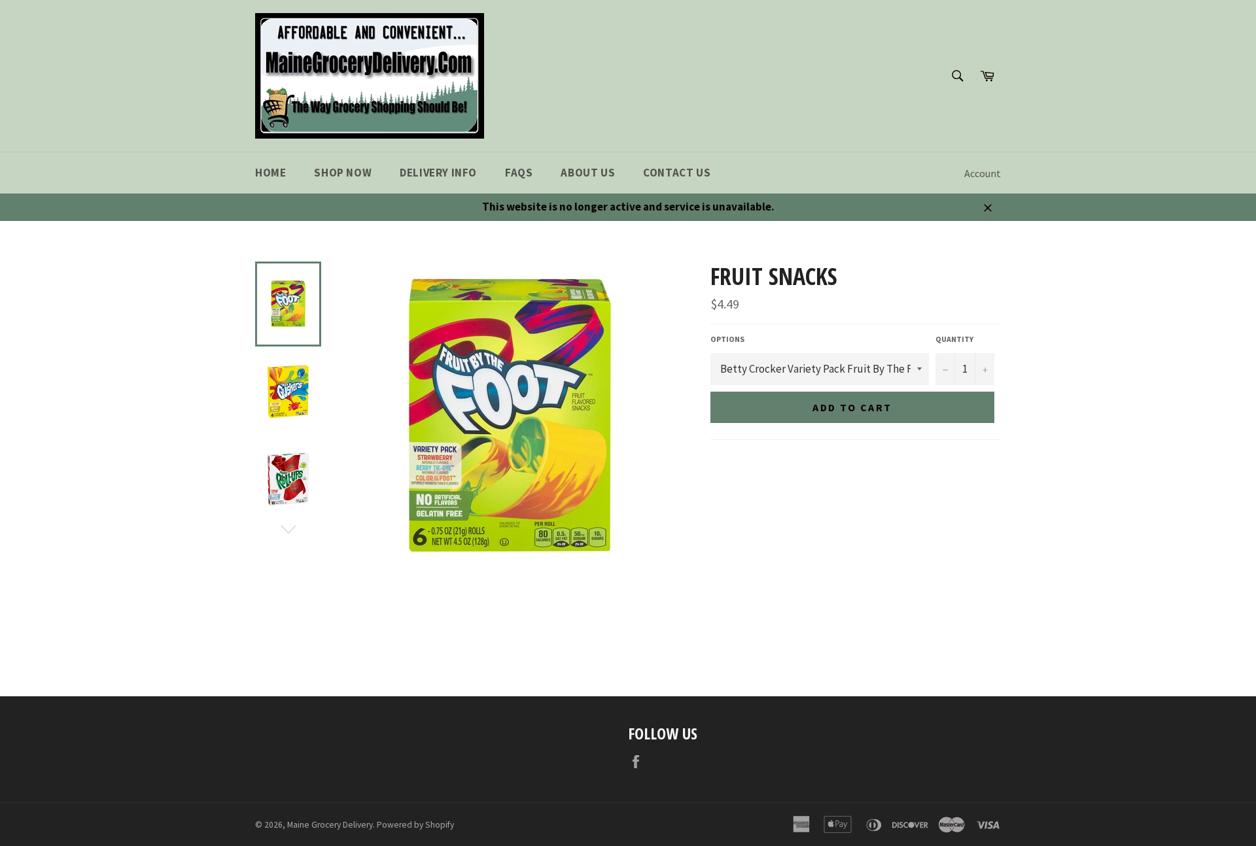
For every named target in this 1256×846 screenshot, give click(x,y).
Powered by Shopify (415, 824)
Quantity (954, 339)
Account (982, 173)
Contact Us (676, 172)
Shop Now (343, 172)
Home (270, 172)
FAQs (518, 172)
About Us (588, 172)
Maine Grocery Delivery (330, 824)
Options (727, 339)
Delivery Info (438, 172)
